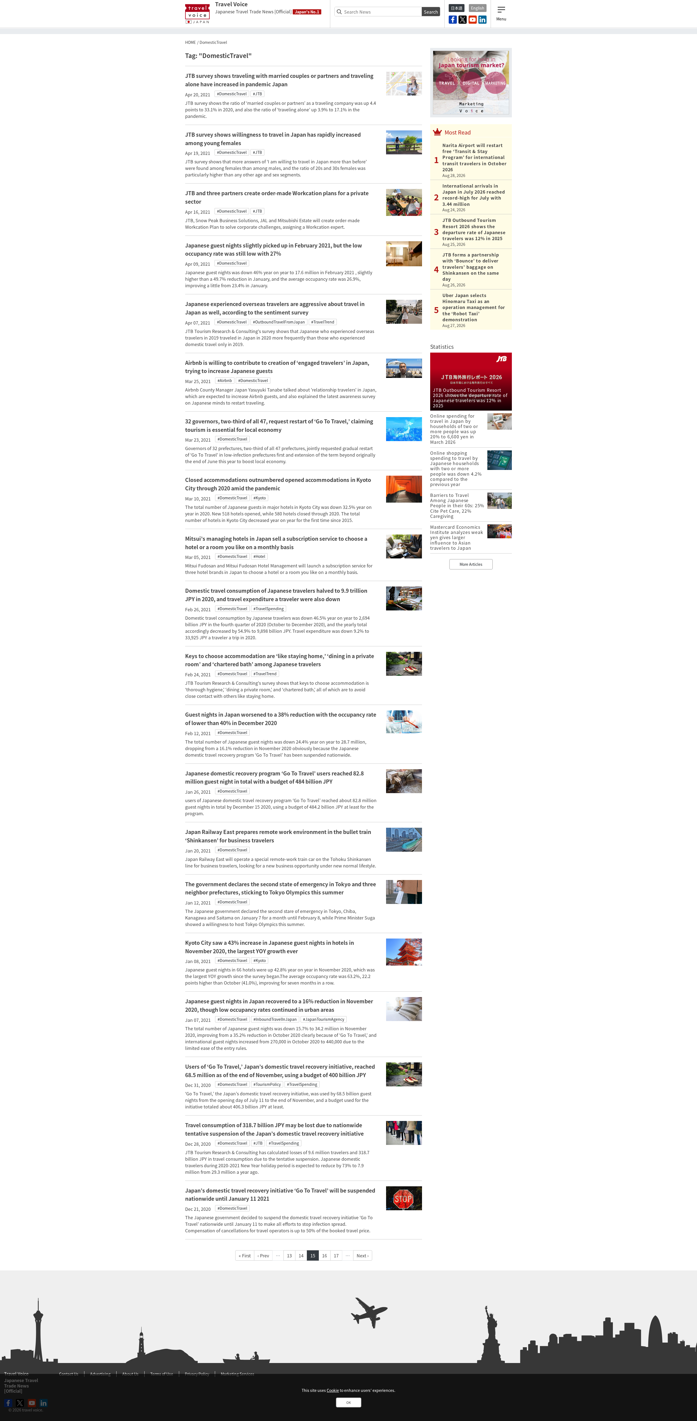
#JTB (257, 93)
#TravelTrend (322, 322)
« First (245, 1255)
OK (348, 1402)
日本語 (456, 8)
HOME (190, 42)
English (477, 8)
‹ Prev (263, 1255)
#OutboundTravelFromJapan (279, 322)
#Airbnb (225, 380)
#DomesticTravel (232, 93)
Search (431, 11)
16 (324, 1255)
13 (289, 1255)
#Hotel (259, 556)
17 (336, 1255)
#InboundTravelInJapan (275, 1019)
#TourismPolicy (267, 1084)
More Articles (471, 564)
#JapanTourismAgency (323, 1019)
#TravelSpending (268, 608)
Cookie (333, 1390)
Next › (363, 1255)
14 (301, 1255)
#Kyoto (259, 497)
